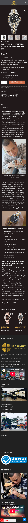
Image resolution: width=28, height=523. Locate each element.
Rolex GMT (3, 91)
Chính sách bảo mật (6, 410)
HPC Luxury (16, 303)
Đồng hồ (9, 41)
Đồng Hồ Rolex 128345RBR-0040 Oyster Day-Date (5, 327)
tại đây (22, 299)
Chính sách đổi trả (6, 412)
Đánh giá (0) (4, 107)
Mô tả (2, 104)
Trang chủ (3, 41)
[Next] (24, 21)
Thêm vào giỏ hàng (17, 82)
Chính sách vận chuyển (7, 407)
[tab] (14, 104)
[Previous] (3, 21)
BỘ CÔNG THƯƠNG (6, 452)
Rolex (14, 41)
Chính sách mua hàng (6, 404)
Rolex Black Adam (22, 90)
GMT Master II (15, 90)
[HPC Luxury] (14, 2)
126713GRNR (8, 90)
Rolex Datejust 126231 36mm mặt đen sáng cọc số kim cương (20, 327)
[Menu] (2, 3)
